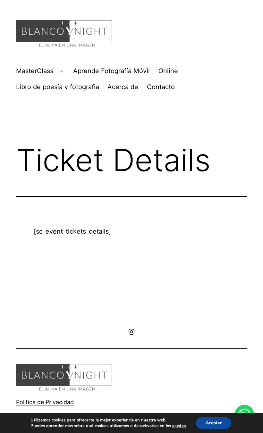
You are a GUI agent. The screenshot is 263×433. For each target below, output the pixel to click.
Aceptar (214, 423)
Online (168, 71)
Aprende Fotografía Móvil (111, 71)
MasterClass (34, 71)
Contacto (161, 87)
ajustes (179, 426)
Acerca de (122, 87)
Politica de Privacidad (45, 402)
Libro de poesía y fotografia (57, 87)
